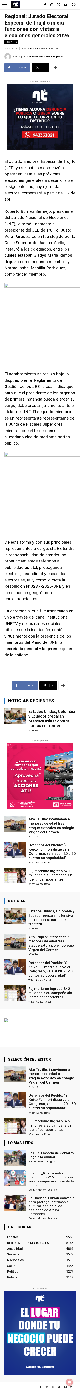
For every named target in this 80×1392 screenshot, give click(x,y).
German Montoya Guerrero (43, 1189)
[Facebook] (45, 5)
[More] (55, 67)
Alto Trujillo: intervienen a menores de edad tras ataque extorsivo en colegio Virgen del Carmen (51, 825)
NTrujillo (33, 730)
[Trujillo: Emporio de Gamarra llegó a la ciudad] (15, 1158)
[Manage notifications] (69, 1382)
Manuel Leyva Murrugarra (42, 1161)
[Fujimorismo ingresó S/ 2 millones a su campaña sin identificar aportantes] (15, 875)
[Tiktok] (53, 1387)
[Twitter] (59, 1387)
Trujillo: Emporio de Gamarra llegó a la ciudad (51, 1155)
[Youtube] (65, 5)
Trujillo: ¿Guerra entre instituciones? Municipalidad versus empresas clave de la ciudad (51, 1179)
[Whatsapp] (72, 1387)
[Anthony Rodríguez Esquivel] (8, 56)
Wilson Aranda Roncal (40, 862)
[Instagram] (51, 5)
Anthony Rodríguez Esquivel (45, 56)
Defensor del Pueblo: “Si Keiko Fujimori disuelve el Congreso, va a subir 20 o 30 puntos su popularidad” (52, 851)
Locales (11, 42)
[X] (58, 5)
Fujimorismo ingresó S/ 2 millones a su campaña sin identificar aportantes (50, 875)
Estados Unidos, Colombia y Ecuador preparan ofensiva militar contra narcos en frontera (51, 718)
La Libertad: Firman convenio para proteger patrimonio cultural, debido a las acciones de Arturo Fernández (51, 1206)
